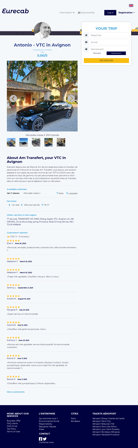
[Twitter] (45, 439)
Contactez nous (46, 442)
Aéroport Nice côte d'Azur (104, 426)
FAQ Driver (12, 426)
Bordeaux (75, 421)
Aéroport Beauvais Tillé (103, 424)
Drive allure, (22, 222)
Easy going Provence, (38, 222)
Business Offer (14, 421)
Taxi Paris (11, 429)
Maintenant (116, 53)
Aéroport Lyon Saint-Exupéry (106, 429)
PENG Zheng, (40, 219)
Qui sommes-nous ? (48, 418)
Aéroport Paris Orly (101, 421)
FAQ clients (12, 423)
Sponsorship (88, 12)
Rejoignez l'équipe (47, 426)
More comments (16, 392)
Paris (73, 418)
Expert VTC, (52, 219)
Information (66, 12)
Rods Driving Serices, (59, 222)
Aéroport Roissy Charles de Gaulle (108, 418)
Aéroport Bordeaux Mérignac (106, 432)
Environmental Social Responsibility (49, 422)
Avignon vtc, (64, 219)
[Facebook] (40, 439)
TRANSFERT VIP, (26, 219)
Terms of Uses (13, 431)
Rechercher (106, 60)
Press (41, 429)
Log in (110, 12)
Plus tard (97, 53)
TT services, (12, 219)
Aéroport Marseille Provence (105, 434)
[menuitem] (66, 9)
